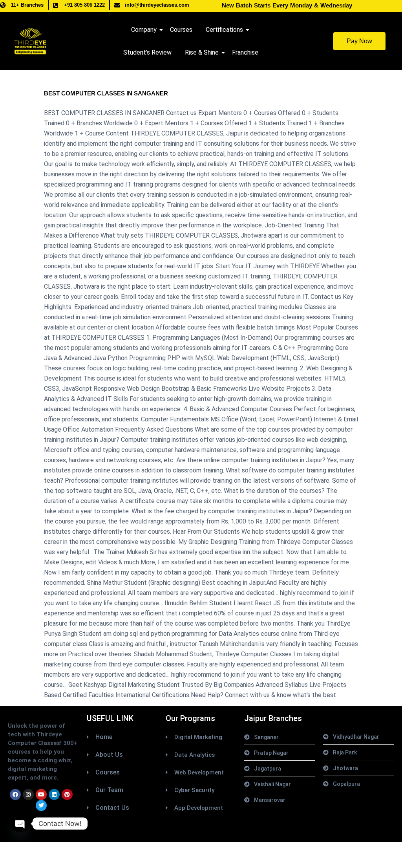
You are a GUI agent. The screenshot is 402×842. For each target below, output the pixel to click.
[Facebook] (15, 794)
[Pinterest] (67, 794)
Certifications (224, 29)
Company (144, 29)
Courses (181, 29)
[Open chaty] (20, 823)
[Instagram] (28, 794)
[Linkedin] (54, 794)
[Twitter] (41, 805)
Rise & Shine (202, 52)
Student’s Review (147, 52)
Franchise (245, 52)
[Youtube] (41, 794)
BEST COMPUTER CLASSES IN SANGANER (106, 93)
